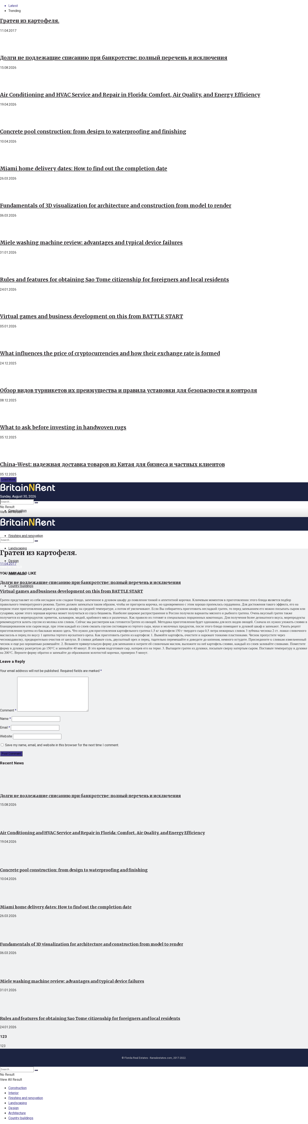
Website (6, 736)
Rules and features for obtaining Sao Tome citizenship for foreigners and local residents (114, 279)
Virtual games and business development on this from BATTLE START (91, 316)
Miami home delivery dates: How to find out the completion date (83, 168)
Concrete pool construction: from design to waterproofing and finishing (93, 131)
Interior (13, 1093)
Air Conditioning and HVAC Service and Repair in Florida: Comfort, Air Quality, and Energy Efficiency (130, 95)
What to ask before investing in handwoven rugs (63, 427)
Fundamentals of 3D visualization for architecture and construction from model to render (115, 205)
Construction (17, 510)
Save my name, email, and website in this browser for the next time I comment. (62, 745)
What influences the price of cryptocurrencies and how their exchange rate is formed (110, 353)
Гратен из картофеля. (29, 21)
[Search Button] (36, 502)
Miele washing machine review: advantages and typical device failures (91, 242)
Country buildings (20, 586)
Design (13, 1108)
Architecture (17, 1113)
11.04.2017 (8, 563)
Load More (8, 480)
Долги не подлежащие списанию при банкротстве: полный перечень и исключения (113, 58)
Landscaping (17, 548)
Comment (8, 710)
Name (5, 718)
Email (5, 727)
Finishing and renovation (25, 1098)
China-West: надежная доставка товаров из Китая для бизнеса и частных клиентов (112, 464)
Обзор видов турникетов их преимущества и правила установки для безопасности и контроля (128, 390)
